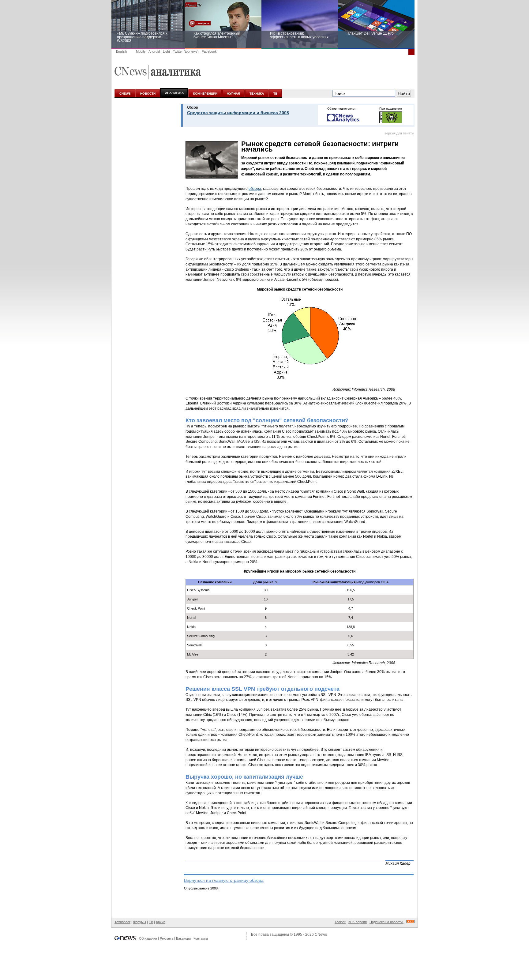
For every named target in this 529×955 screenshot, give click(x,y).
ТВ (275, 93)
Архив (160, 922)
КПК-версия (357, 922)
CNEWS (125, 93)
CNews (321, 934)
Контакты (200, 938)
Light (166, 51)
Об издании (148, 938)
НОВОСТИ (148, 93)
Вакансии (183, 938)
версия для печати (399, 133)
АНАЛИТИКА (174, 93)
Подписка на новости (386, 922)
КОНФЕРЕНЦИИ (205, 93)
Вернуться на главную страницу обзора (224, 880)
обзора (255, 188)
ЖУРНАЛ (233, 93)
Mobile (140, 51)
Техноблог (122, 922)
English (121, 51)
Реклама (166, 938)
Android (154, 51)
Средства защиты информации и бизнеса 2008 (238, 112)
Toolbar (340, 922)
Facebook (209, 51)
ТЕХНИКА (256, 93)
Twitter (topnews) (186, 51)
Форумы (139, 922)
